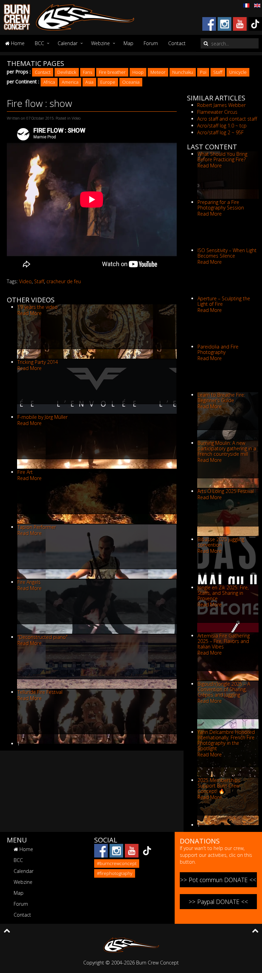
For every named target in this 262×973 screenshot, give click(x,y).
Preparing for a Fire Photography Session (221, 205)
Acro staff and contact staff (227, 118)
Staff (217, 72)
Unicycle (238, 72)
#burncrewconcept (116, 863)
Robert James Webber (221, 105)
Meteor (157, 72)
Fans (87, 72)
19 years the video (37, 307)
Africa (49, 82)
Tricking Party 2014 (37, 362)
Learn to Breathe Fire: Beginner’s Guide (221, 397)
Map (128, 43)
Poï (203, 72)
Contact (177, 43)
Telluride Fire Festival (39, 692)
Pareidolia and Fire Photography (218, 349)
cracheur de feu (63, 281)
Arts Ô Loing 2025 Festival (226, 491)
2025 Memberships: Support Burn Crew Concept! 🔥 (219, 785)
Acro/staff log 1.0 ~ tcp (222, 125)
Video (25, 281)
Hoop (138, 72)
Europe (107, 82)
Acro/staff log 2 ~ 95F (220, 132)
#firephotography (114, 873)
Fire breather (112, 72)
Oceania (131, 82)
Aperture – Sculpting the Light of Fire (224, 301)
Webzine (100, 43)
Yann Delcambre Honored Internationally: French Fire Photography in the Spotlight (226, 740)
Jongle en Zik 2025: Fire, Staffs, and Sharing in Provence (223, 593)
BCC (39, 43)
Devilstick (66, 72)
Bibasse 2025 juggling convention (221, 542)
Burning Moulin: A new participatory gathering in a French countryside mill (227, 448)
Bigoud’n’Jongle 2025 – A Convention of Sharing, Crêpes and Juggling (224, 689)
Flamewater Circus (217, 112)
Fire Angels (29, 582)
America (70, 82)
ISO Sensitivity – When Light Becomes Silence (227, 253)
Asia (89, 82)
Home (17, 43)
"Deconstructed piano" (42, 637)
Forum (151, 43)
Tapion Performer (36, 527)
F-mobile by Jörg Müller (42, 417)
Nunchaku (182, 72)
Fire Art (25, 472)
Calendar (67, 43)
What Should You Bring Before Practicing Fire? (222, 157)
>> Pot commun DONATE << (218, 880)
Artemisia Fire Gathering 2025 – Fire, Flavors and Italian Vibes (224, 641)
